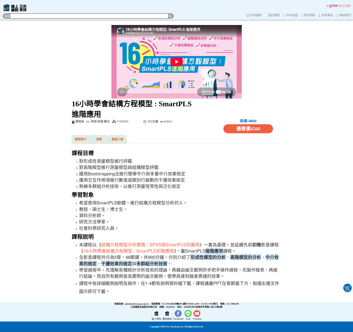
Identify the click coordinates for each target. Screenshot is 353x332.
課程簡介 (81, 139)
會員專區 (327, 15)
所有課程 (255, 15)
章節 (99, 139)
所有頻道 (291, 15)
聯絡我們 (345, 15)
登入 (341, 5)
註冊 (347, 5)
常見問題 (309, 15)
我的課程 (273, 15)
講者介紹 (117, 139)
